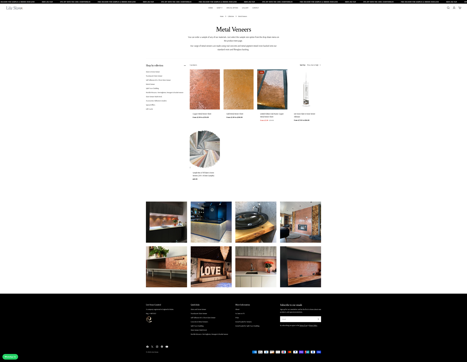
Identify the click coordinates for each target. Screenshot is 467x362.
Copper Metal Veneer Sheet (202, 114)
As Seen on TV (240, 313)
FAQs (237, 318)
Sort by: (303, 65)
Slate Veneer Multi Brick (154, 96)
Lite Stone (155, 352)
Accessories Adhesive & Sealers (156, 101)
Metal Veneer (150, 84)
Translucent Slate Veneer (154, 76)
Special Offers (150, 105)
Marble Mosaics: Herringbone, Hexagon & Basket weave (164, 92)
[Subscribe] (318, 319)
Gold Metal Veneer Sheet (234, 114)
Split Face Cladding (152, 88)
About (237, 309)
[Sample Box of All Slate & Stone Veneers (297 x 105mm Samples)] (205, 148)
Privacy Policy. (313, 325)
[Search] (448, 7)
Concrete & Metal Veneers (199, 322)
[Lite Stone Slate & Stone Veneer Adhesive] (306, 89)
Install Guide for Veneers (243, 322)
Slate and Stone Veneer (198, 309)
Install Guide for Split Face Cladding (247, 326)
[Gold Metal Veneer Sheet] (239, 89)
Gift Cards (149, 109)
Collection (231, 16)
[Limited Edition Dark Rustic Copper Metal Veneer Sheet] (272, 89)
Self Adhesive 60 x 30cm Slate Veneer (158, 80)
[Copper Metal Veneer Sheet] (205, 89)
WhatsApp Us (10, 357)
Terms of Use (303, 325)
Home (222, 16)
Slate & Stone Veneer (153, 72)
